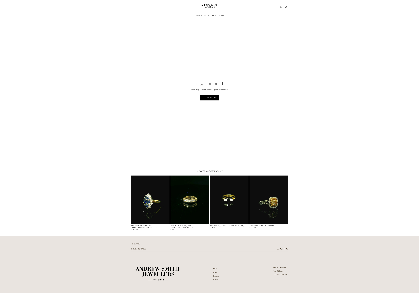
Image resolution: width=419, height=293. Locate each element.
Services (216, 279)
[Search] (131, 6)
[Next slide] (166, 199)
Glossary (216, 276)
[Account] (280, 6)
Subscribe (282, 249)
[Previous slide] (134, 199)
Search (215, 272)
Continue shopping (209, 97)
